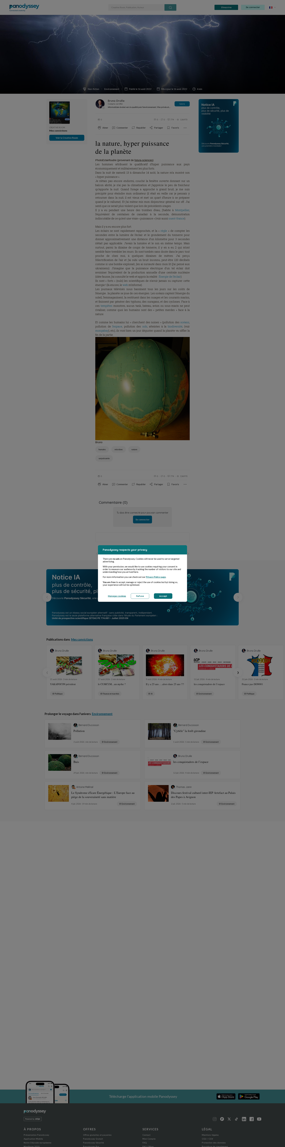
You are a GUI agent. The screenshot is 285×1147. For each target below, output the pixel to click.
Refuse (140, 596)
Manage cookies (117, 596)
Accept (163, 596)
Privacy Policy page (156, 577)
